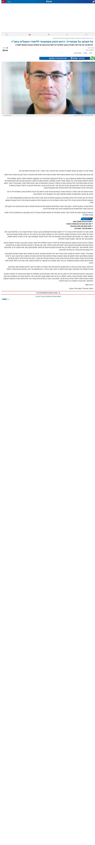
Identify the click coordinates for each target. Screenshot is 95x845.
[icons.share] (3, 1)
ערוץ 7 (90, 38)
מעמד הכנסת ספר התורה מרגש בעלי (79, 226)
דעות (87, 38)
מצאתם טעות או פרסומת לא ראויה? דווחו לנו (47, 296)
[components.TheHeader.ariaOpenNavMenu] (80, 1)
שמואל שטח (76, 53)
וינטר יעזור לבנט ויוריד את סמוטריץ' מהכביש (77, 224)
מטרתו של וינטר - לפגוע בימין (81, 228)
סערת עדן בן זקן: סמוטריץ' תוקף (81, 221)
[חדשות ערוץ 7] (47, 1)
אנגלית (84, 53)
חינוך (89, 53)
